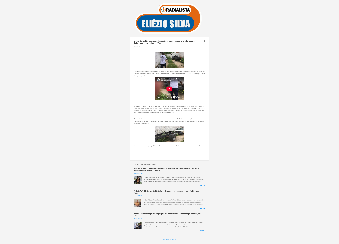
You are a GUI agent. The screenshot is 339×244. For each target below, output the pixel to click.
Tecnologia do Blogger (169, 239)
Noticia (202, 185)
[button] (204, 41)
